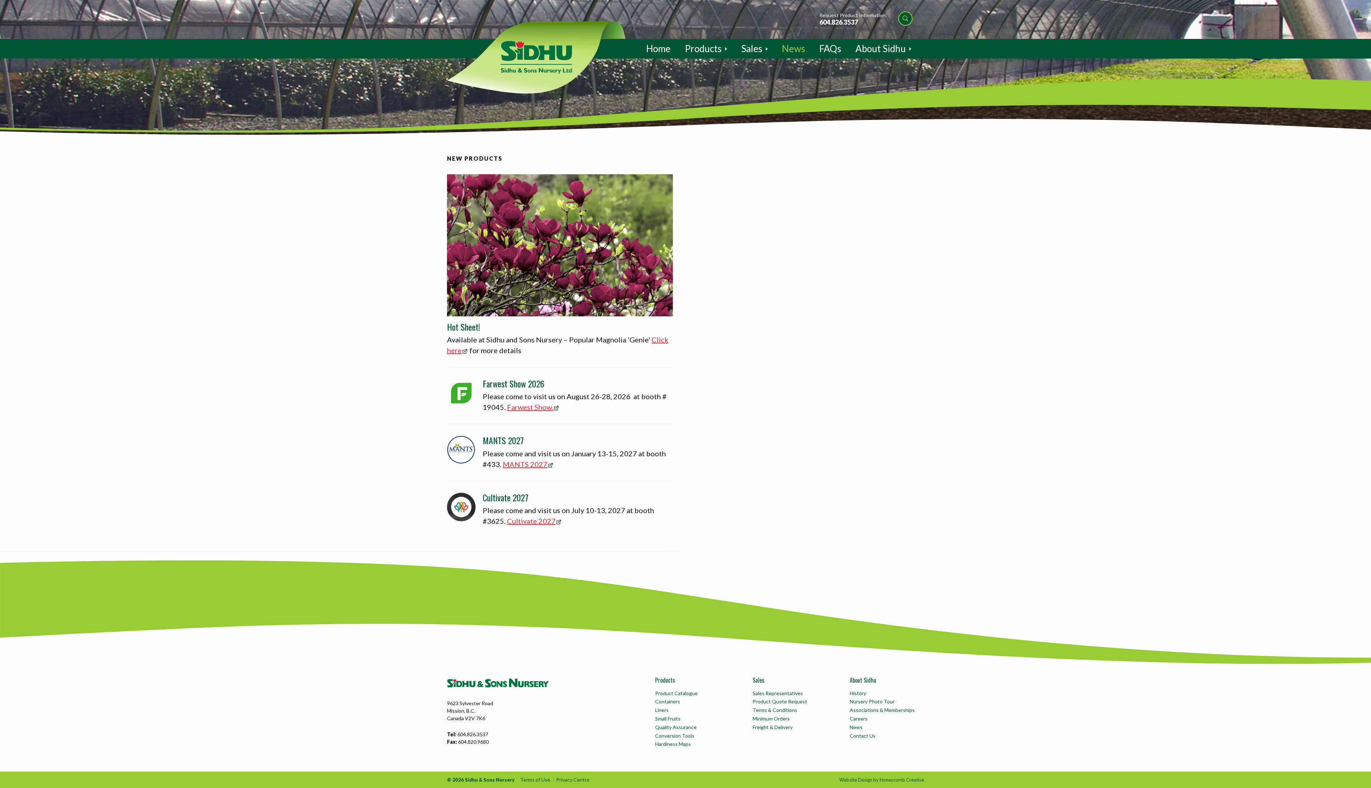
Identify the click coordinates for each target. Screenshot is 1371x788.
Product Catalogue (676, 693)
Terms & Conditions (775, 710)
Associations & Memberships (882, 710)
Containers (667, 701)
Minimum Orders (771, 719)
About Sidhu (880, 48)
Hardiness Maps (673, 744)
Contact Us (862, 736)
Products (703, 48)
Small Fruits (668, 719)
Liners (662, 710)
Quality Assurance (676, 727)
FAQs (830, 48)
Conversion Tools (674, 736)
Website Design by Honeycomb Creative (881, 780)
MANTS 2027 (525, 464)
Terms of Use (535, 780)
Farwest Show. (530, 407)
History (858, 693)
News (793, 48)
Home (658, 48)
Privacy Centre (572, 780)
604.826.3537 (838, 22)
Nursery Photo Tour (872, 701)
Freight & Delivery (773, 727)
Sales (751, 48)
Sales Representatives (778, 693)
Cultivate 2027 (531, 521)
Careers (859, 719)
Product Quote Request (780, 701)
